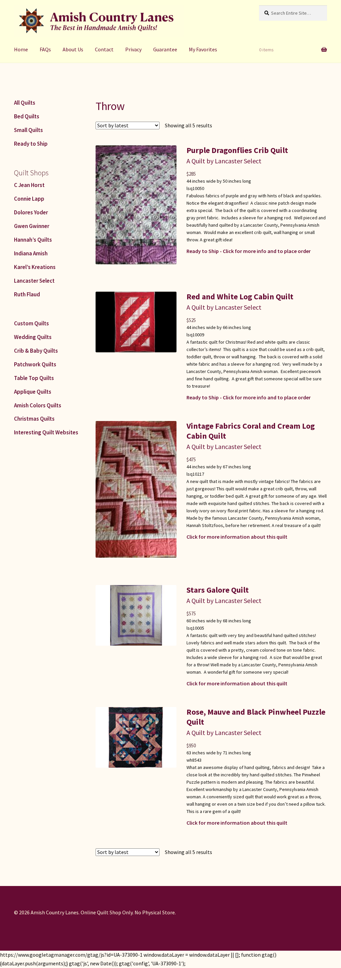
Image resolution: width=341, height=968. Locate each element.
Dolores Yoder (31, 212)
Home (21, 49)
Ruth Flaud (27, 294)
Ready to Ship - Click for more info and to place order (248, 251)
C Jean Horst (29, 185)
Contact (104, 49)
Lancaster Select (34, 280)
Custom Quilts (31, 323)
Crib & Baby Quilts (36, 350)
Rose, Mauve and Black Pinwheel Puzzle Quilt (255, 717)
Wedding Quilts (33, 337)
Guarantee (165, 49)
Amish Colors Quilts (37, 405)
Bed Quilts (26, 116)
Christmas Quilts (34, 418)
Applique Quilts (32, 391)
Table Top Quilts (34, 378)
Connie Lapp (29, 198)
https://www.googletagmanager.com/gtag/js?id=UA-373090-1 (71, 954)
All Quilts (24, 102)
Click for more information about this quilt (236, 536)
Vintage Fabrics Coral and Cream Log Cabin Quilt (250, 431)
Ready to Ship (31, 143)
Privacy (133, 49)
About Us (73, 49)
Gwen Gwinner (31, 226)
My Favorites (203, 49)
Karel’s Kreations (35, 267)
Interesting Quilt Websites (46, 432)
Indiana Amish (31, 253)
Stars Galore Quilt (217, 590)
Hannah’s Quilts (33, 239)
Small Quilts (28, 130)
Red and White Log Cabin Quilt (239, 296)
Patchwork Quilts (35, 364)
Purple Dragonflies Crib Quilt (237, 150)
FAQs (45, 49)
